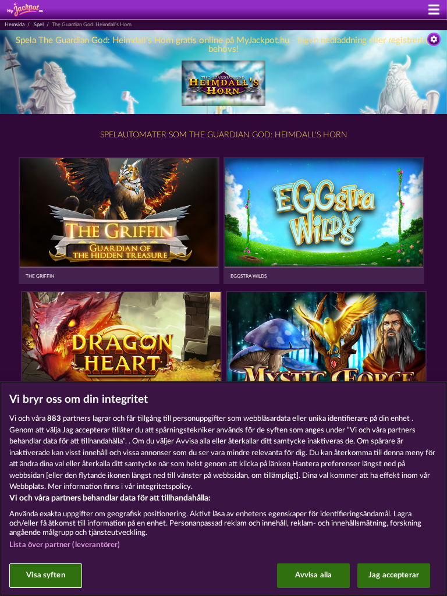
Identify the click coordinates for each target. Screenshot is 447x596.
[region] (223, 488)
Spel (39, 24)
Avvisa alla (313, 575)
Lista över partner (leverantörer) (64, 545)
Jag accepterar (393, 575)
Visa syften (45, 575)
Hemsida (14, 24)
